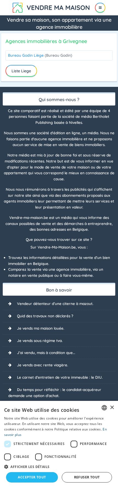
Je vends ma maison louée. (40, 328)
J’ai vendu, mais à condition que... (46, 352)
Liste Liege (21, 71)
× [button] (112, 408)
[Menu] (100, 8)
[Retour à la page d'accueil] (51, 7)
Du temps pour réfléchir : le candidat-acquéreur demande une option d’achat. (54, 392)
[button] (59, 466)
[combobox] (104, 407)
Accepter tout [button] (32, 477)
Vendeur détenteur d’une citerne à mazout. (55, 303)
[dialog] (59, 444)
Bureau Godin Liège (40, 55)
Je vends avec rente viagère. (42, 365)
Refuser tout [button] (87, 477)
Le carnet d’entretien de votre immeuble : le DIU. (60, 377)
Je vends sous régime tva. (40, 340)
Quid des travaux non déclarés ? (45, 315)
